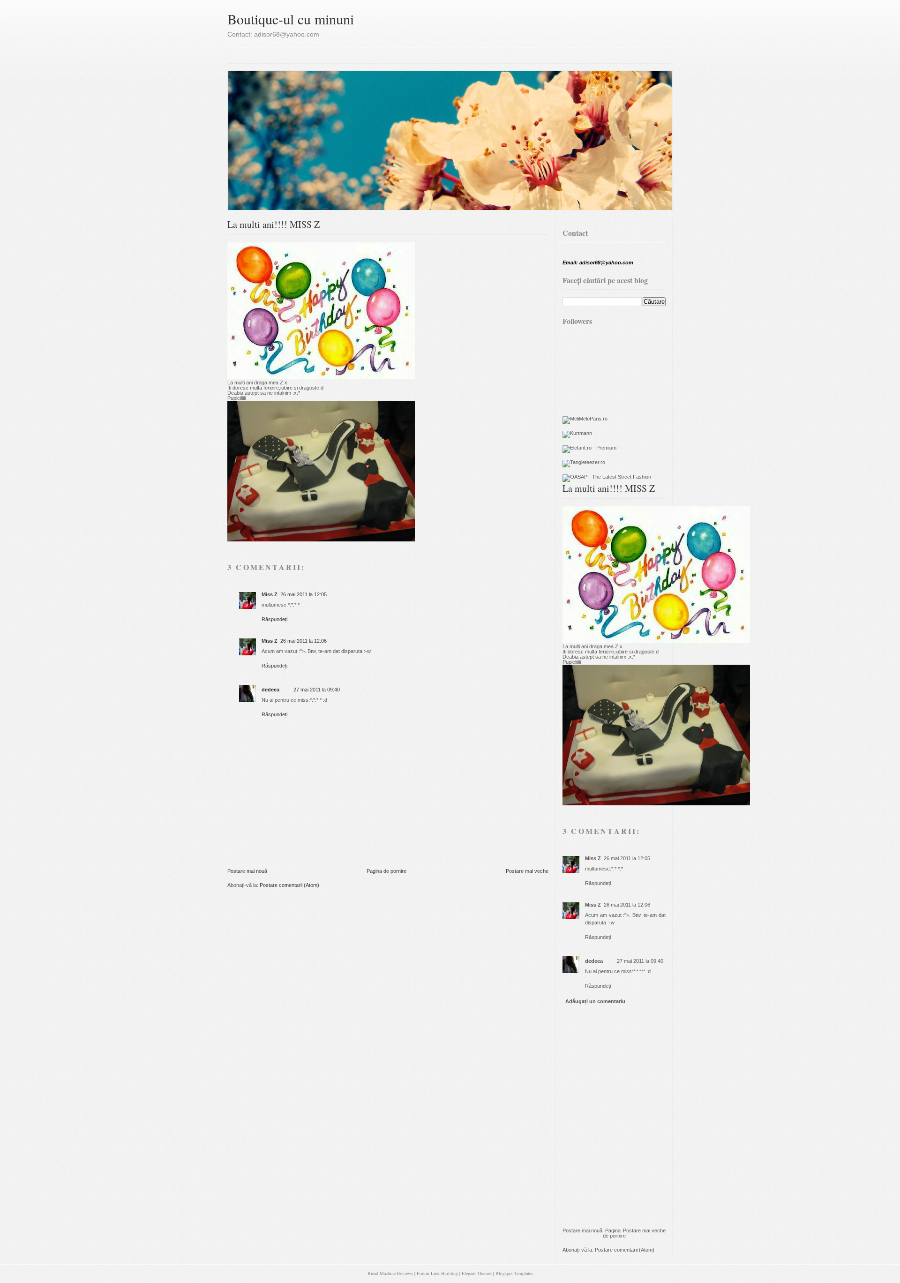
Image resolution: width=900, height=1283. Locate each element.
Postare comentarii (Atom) (289, 885)
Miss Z (270, 594)
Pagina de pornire (386, 871)
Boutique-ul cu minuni (290, 18)
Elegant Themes (477, 1273)
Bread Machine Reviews (390, 1273)
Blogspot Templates (514, 1273)
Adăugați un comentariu (595, 1001)
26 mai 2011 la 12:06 (303, 641)
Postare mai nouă (247, 871)
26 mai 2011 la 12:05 (303, 594)
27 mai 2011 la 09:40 (316, 689)
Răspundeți (274, 619)
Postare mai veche (527, 871)
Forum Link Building (437, 1273)
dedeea (270, 689)
